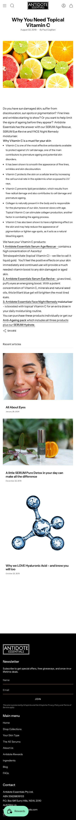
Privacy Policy (54, 705)
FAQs (6, 773)
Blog (5, 766)
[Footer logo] (16, 649)
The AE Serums (12, 741)
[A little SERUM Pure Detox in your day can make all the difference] (38, 442)
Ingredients (9, 760)
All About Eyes (15, 407)
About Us (8, 747)
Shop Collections (12, 729)
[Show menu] (4, 6)
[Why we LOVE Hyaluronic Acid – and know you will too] (38, 523)
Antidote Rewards (13, 754)
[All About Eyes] (38, 376)
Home (6, 722)
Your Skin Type (11, 735)
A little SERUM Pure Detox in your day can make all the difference (34, 474)
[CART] (71, 6)
